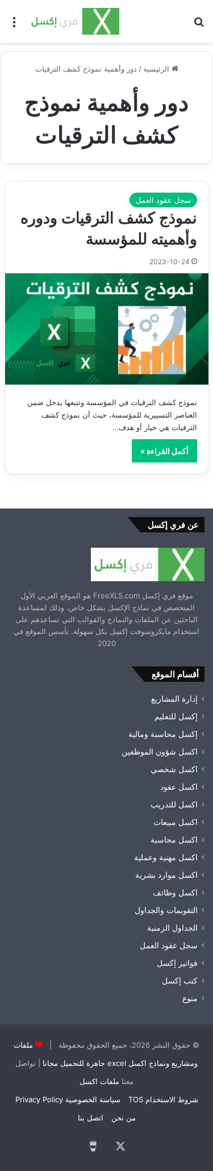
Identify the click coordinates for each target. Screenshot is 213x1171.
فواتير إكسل (177, 963)
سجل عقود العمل (163, 200)
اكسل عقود (179, 786)
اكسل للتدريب (174, 804)
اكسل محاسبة (174, 839)
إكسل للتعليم (176, 716)
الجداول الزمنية (172, 927)
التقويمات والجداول (166, 910)
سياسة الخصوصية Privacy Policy (67, 1099)
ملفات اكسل (99, 1081)
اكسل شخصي (174, 769)
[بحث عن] (198, 25)
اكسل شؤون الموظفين (160, 751)
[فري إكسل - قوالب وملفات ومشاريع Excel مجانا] (73, 21)
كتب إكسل (180, 980)
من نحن (123, 1117)
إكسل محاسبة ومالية (163, 734)
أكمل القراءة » (164, 451)
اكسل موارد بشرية (166, 875)
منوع (190, 998)
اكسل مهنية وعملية (166, 857)
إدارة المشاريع (174, 698)
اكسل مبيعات (175, 822)
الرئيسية (157, 68)
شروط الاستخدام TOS (163, 1099)
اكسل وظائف (175, 892)
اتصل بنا (90, 1117)
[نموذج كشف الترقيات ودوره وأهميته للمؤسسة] (106, 328)
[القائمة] (14, 25)
